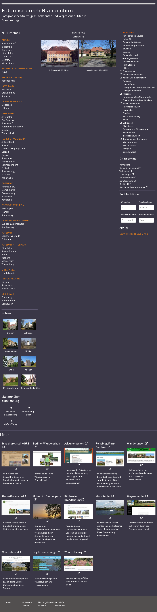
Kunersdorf (7, 158)
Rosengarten (8, 80)
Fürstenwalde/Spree (12, 126)
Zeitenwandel (129, 152)
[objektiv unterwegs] (47, 572)
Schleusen (128, 123)
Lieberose (7, 105)
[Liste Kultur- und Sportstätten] (120, 77)
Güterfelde (7, 248)
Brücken (127, 48)
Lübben (6, 108)
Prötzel (5, 168)
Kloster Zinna (8, 288)
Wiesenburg (8, 264)
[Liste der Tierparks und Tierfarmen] (120, 139)
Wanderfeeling (73, 552)
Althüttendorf (9, 43)
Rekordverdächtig (131, 116)
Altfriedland (8, 142)
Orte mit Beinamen (128, 168)
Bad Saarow (8, 120)
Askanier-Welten (74, 443)
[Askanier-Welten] (78, 463)
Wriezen (6, 174)
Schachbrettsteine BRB (15, 443)
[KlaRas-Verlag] (10, 421)
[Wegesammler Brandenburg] (141, 516)
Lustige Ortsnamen (132, 90)
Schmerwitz (8, 261)
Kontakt (25, 605)
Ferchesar (7, 89)
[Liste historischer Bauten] (120, 74)
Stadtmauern (129, 132)
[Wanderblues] (16, 572)
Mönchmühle (8, 190)
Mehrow (6, 60)
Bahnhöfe (127, 39)
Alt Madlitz (7, 117)
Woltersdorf (8, 133)
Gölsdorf (6, 282)
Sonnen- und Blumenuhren (136, 129)
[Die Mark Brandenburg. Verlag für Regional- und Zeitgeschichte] (10, 408)
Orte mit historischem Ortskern (138, 100)
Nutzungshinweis (46, 602)
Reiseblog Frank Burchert (105, 445)
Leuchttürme (129, 84)
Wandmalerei (129, 145)
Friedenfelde (8, 300)
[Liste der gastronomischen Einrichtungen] (120, 71)
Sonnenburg (8, 171)
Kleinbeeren (8, 285)
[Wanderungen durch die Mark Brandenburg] (141, 463)
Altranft (5, 145)
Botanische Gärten (132, 42)
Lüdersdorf (7, 56)
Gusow (5, 155)
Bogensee (7, 50)
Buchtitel (123, 184)
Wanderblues (10, 552)
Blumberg (7, 297)
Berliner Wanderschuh (46, 443)
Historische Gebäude (133, 74)
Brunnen (127, 52)
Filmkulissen (129, 65)
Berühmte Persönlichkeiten (132, 187)
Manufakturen (126, 177)
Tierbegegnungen (131, 135)
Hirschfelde (7, 53)
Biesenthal (7, 47)
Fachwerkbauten (131, 61)
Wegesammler (136, 496)
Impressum (26, 602)
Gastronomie (129, 71)
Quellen (126, 113)
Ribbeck (6, 96)
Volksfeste (124, 171)
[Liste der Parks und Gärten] (120, 103)
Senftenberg (8, 227)
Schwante (7, 196)
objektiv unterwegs (44, 552)
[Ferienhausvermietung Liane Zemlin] (47, 520)
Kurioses (127, 81)
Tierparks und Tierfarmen (135, 139)
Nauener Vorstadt (11, 236)
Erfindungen (125, 174)
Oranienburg (8, 193)
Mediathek (60, 605)
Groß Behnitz (8, 92)
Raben (5, 254)
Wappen (127, 148)
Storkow (6, 130)
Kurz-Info (59, 602)
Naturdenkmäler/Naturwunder (137, 97)
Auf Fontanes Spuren (133, 36)
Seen (125, 119)
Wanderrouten (130, 142)
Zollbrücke (7, 178)
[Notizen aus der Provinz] (110, 516)
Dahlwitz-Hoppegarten (13, 148)
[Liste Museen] (120, 94)
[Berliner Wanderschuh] (47, 467)
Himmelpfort (8, 186)
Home (8, 602)
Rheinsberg (7, 215)
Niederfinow (8, 63)
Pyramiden (128, 110)
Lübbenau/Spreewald (13, 224)
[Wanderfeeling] (78, 572)
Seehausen (7, 304)
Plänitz (5, 212)
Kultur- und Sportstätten (134, 77)
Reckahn (6, 257)
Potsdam (6, 239)
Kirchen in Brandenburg (72, 498)
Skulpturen (128, 126)
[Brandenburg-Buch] (28, 408)
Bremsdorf (7, 123)
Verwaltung (124, 165)
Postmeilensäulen (131, 106)
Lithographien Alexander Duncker (139, 87)
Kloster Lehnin (9, 251)
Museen (127, 94)
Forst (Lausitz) (9, 273)
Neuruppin (7, 208)
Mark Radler (103, 496)
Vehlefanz (7, 199)
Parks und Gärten (131, 103)
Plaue (4, 72)
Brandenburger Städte (133, 45)
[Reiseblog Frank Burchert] (110, 467)
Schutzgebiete (126, 181)
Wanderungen (135, 443)
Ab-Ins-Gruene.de (12, 496)
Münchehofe (8, 161)
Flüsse (126, 68)
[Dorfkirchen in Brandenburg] (78, 520)
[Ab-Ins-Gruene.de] (16, 516)
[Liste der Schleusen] (120, 123)
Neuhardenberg (10, 165)
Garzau (5, 152)
